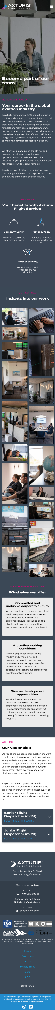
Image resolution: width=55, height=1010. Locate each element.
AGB (27, 977)
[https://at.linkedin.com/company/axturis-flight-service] (31, 1007)
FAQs (27, 961)
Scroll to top (27, 986)
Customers (28, 956)
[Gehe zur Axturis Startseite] (17, 6)
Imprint (27, 972)
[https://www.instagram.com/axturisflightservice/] (24, 1007)
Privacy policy (27, 967)
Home (27, 951)
